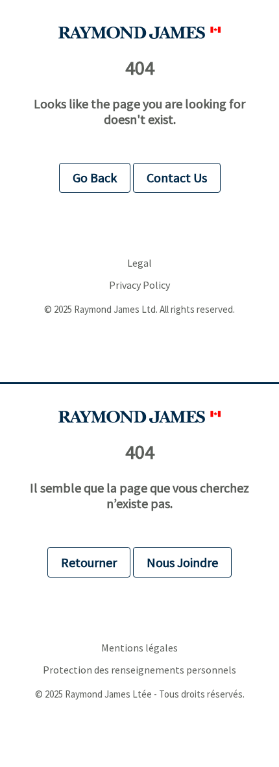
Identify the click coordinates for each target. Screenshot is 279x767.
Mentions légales (139, 647)
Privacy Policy (139, 285)
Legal (139, 263)
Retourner (89, 562)
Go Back (95, 177)
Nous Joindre (182, 562)
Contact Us (177, 177)
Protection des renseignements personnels (139, 670)
